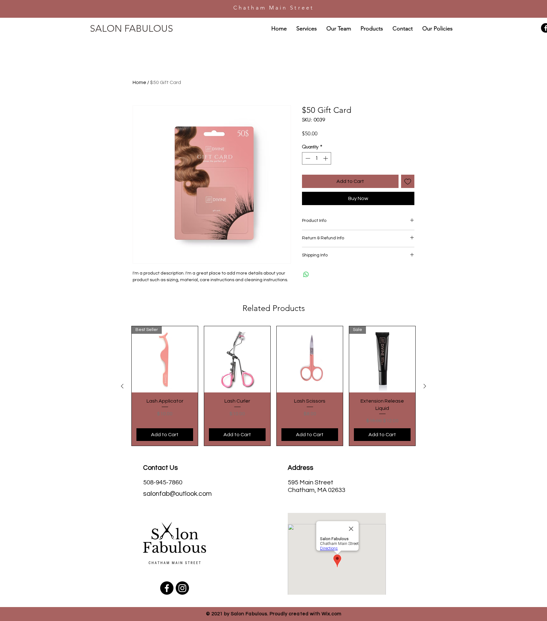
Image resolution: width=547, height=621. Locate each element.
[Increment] (326, 158)
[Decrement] (307, 158)
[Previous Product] (122, 386)
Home (139, 82)
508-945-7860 (162, 482)
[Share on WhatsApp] (306, 274)
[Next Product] (425, 386)
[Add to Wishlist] (407, 181)
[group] (273, 386)
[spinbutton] (316, 158)
